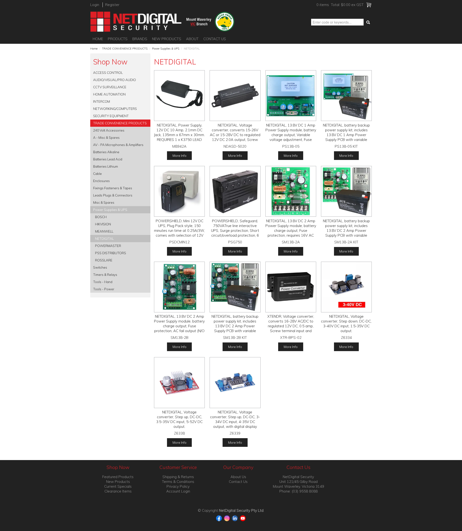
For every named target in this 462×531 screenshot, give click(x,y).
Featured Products (118, 476)
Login (94, 4)
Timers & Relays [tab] (105, 274)
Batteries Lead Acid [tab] (107, 159)
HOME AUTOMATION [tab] (109, 94)
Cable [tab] (97, 173)
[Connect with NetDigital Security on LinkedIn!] (235, 518)
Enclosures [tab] (101, 181)
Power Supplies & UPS (165, 48)
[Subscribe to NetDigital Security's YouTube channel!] (243, 518)
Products (118, 39)
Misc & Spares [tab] (103, 202)
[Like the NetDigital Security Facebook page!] (219, 518)
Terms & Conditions (178, 481)
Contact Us (214, 39)
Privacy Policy (178, 486)
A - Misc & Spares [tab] (106, 137)
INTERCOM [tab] (101, 101)
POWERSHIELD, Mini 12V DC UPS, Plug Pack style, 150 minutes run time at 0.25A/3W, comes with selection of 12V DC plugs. (179, 230)
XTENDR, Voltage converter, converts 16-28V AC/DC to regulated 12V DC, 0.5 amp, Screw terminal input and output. (290, 326)
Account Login (178, 491)
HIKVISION (103, 224)
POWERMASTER (108, 246)
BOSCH (101, 217)
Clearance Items (118, 491)
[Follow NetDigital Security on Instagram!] (227, 518)
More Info (179, 155)
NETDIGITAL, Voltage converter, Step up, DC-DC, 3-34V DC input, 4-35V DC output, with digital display (235, 419)
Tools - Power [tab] (103, 289)
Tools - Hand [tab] (102, 282)
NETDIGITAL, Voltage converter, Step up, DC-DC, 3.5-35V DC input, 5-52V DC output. (179, 419)
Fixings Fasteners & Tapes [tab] (112, 188)
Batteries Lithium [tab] (105, 166)
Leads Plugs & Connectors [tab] (112, 195)
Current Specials (118, 486)
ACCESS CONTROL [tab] (108, 72)
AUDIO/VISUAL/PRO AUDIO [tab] (114, 80)
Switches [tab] (100, 267)
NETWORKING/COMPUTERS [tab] (115, 109)
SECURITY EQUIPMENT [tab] (111, 116)
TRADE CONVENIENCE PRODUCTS (125, 48)
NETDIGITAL (104, 238)
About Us (238, 476)
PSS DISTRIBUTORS (110, 253)
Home (98, 39)
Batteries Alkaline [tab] (106, 152)
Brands (139, 39)
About (192, 39)
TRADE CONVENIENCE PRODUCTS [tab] (120, 123)
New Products (166, 39)
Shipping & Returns (178, 476)
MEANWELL (104, 231)
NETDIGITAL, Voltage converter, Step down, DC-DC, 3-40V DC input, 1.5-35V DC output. (346, 323)
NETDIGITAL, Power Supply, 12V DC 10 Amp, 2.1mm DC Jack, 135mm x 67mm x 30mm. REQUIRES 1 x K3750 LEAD (179, 132)
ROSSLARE (103, 260)
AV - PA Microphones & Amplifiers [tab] (118, 145)
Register (112, 4)
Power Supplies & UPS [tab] (110, 210)
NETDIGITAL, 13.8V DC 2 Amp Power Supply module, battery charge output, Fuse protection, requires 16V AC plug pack (290, 230)
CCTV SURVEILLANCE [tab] (109, 87)
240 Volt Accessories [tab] (108, 130)
